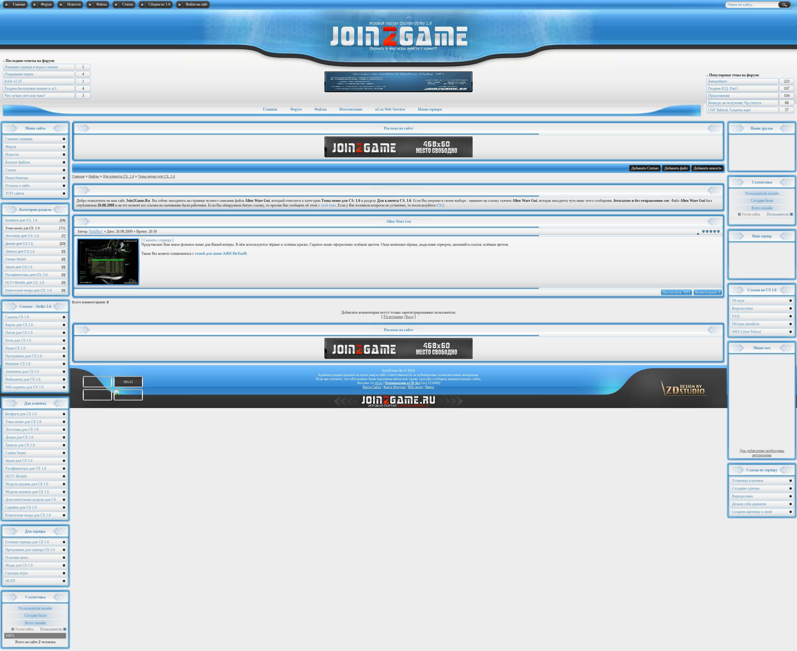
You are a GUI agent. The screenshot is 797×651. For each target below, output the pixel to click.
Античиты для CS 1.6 (22, 371)
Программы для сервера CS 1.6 (30, 550)
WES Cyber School (746, 332)
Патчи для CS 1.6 (19, 332)
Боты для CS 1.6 (18, 340)
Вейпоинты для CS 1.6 (22, 379)
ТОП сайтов (14, 193)
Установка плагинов (747, 480)
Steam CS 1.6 (15, 348)
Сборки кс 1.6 (159, 4)
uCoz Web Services (390, 109)
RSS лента (415, 387)
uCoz (378, 383)
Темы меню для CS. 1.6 (35, 228)
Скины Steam (35, 259)
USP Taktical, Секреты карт (729, 110)
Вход (409, 317)
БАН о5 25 (13, 81)
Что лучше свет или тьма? (25, 95)
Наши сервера (430, 109)
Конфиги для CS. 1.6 (35, 220)
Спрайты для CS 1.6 (21, 507)
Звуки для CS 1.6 (35, 267)
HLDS (10, 581)
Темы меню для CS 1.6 (23, 422)
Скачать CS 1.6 (17, 317)
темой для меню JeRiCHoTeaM (221, 253)
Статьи (127, 4)
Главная (19, 4)
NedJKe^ (96, 231)
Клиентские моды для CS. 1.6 (35, 290)
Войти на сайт (196, 4)
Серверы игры (16, 573)
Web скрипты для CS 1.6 (24, 387)
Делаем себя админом (749, 504)
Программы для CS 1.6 (23, 356)
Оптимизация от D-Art (402, 383)
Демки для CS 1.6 (35, 243)
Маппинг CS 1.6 (18, 364)
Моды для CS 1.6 (19, 565)
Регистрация (393, 317)
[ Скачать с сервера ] (157, 240)
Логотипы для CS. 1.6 (35, 236)
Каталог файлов (17, 162)
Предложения (719, 95)
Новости (74, 4)
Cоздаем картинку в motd (752, 512)
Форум (46, 4)
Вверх (429, 387)
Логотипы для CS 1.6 (22, 429)
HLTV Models (16, 476)
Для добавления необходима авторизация (761, 453)
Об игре (738, 300)
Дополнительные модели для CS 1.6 (30, 500)
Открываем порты (19, 74)
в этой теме (327, 205)
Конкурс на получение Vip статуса (734, 103)
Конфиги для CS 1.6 (21, 414)
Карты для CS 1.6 (19, 325)
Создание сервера (745, 488)
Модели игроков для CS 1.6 (27, 492)
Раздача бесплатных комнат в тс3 (30, 88)
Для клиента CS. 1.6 (118, 176)
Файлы (101, 4)
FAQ (735, 316)
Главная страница (18, 139)
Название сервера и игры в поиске (31, 67)
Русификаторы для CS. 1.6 (35, 275)
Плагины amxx (16, 557)
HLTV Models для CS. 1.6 (35, 282)
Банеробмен (717, 81)
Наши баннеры (16, 178)
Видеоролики (742, 308)
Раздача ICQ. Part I (723, 88)
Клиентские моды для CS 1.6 (28, 515)
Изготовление (350, 109)
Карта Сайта (372, 387)
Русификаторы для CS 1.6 (25, 468)
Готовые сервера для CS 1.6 (27, 542)
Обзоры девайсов (745, 324)
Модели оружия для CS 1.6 (26, 484)
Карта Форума (394, 387)
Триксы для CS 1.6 (35, 251)
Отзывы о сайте (17, 185)
